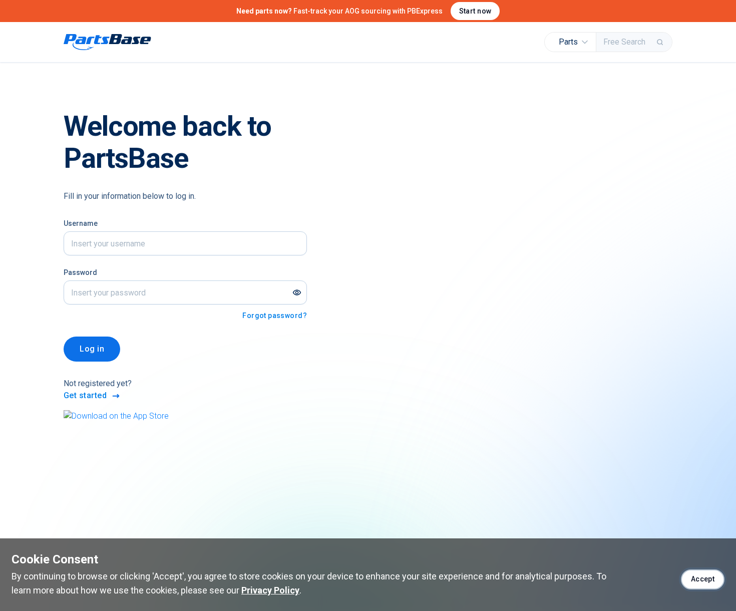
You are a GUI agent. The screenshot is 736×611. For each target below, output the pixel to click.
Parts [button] (568, 42)
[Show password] (296, 292)
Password (80, 272)
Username (81, 223)
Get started (85, 395)
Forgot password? (274, 316)
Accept (703, 579)
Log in (92, 349)
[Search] (661, 42)
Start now (475, 11)
